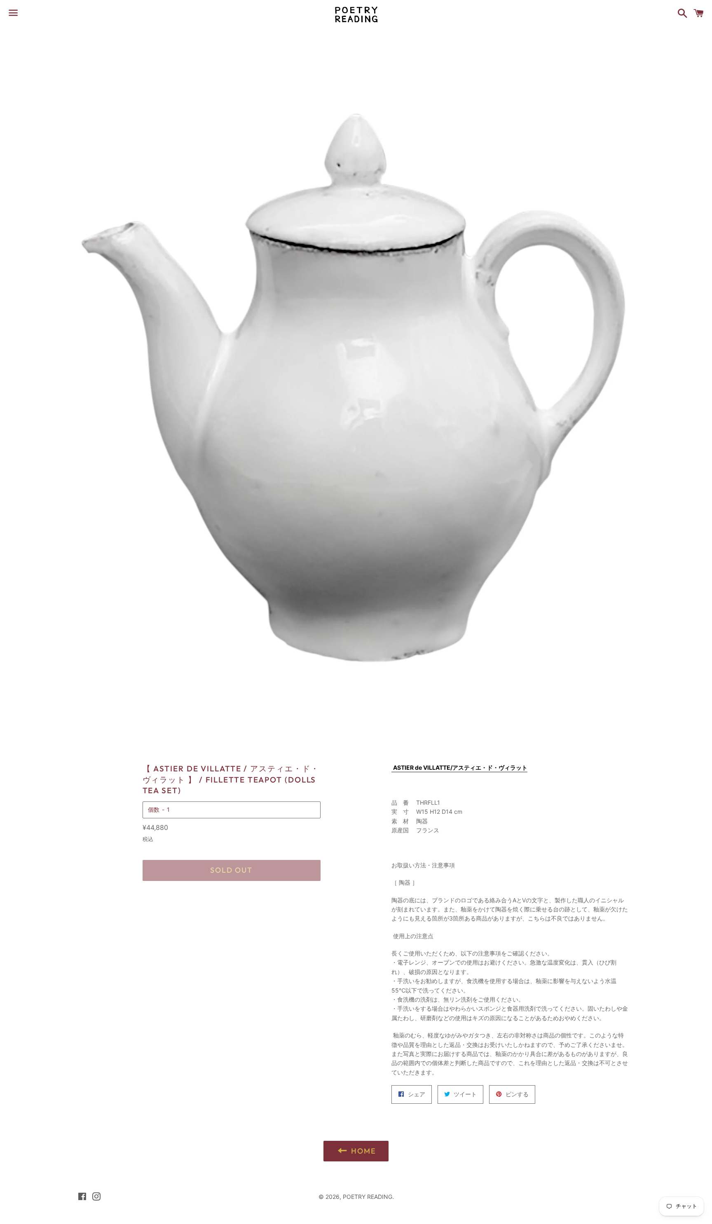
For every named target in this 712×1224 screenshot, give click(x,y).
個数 (153, 809)
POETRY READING (367, 1196)
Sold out (231, 870)
